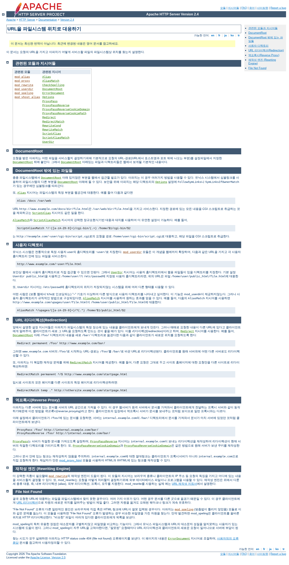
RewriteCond (51, 125)
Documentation (48, 19)
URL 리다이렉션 (27, 502)
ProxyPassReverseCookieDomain (66, 109)
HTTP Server (27, 19)
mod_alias (22, 77)
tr (239, 35)
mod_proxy (22, 81)
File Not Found (257, 68)
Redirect (49, 117)
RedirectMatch (53, 121)
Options (48, 97)
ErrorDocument (53, 93)
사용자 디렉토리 (258, 45)
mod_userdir (24, 89)
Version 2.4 (67, 19)
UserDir (48, 142)
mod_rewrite (24, 85)
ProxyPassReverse (55, 105)
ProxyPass (50, 101)
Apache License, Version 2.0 (47, 557)
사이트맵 (262, 8)
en (212, 35)
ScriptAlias (51, 133)
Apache (11, 19)
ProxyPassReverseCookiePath (64, 113)
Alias (46, 77)
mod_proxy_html (70, 460)
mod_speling (24, 93)
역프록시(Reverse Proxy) (263, 55)
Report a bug (278, 8)
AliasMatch (50, 81)
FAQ (244, 8)
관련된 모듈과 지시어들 (263, 28)
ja (225, 35)
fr (219, 35)
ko (232, 35)
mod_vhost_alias (27, 97)
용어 (252, 8)
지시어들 (233, 8)
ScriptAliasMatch (55, 137)
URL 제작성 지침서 (184, 483)
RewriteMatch (52, 129)
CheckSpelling (53, 85)
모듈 (223, 8)
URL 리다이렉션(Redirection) (266, 50)
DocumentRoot (52, 89)
